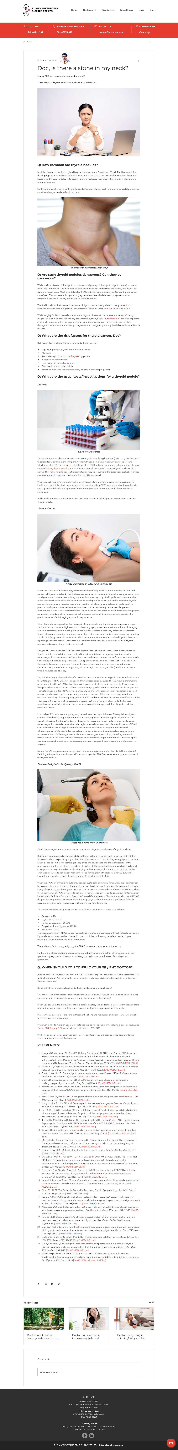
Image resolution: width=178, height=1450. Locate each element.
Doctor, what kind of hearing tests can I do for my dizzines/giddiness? (42, 1337)
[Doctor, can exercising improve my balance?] (89, 1319)
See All (151, 1302)
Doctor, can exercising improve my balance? (86, 1337)
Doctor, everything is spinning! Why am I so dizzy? (131, 1337)
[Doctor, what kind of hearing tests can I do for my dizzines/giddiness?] (44, 1319)
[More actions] (138, 60)
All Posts (27, 42)
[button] (126, 10)
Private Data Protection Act (111, 1445)
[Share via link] (59, 1283)
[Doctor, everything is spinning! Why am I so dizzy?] (134, 1319)
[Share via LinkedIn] (52, 1283)
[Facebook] (84, 1435)
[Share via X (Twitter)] (45, 1283)
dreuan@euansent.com (111, 32)
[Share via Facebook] (38, 1283)
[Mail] (171, 1443)
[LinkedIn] (91, 1435)
